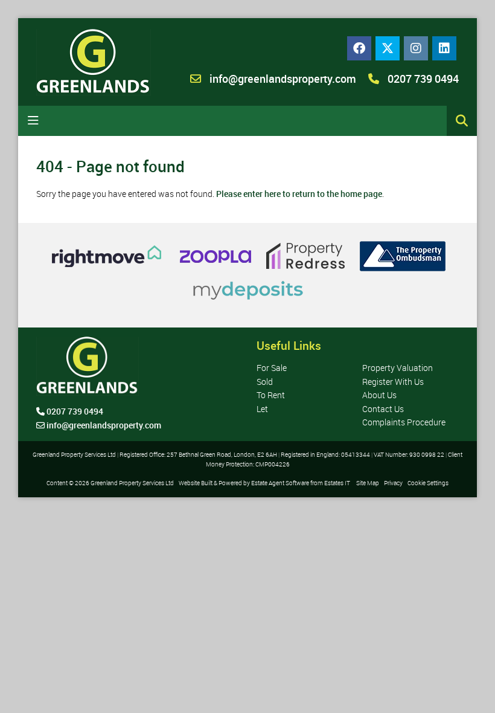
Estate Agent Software (280, 483)
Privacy (393, 483)
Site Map (367, 483)
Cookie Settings (428, 483)
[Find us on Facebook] (359, 48)
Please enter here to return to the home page (299, 193)
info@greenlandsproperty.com (282, 78)
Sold (265, 381)
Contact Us (383, 409)
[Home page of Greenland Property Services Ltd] (93, 62)
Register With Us (393, 381)
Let (262, 409)
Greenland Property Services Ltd (132, 483)
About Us (379, 395)
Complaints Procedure (404, 422)
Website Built (195, 483)
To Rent (271, 395)
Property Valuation (397, 367)
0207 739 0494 (422, 78)
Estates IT (337, 483)
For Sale (272, 367)
